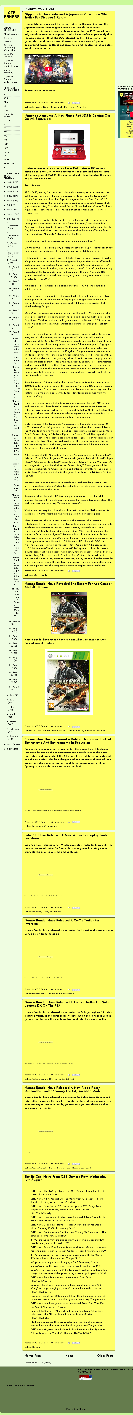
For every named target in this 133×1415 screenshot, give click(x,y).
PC (5, 124)
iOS (5, 167)
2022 (10, 201)
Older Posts (105, 1355)
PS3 (103, 731)
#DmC (74, 1262)
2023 (10, 196)
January (14, 736)
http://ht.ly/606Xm (93, 1325)
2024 (10, 191)
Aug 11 (16, 332)
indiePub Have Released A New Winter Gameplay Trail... (16, 477)
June (12, 700)
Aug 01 (16, 687)
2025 (10, 187)
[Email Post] (68, 103)
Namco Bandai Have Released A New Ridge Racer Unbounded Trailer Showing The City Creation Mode (63, 1089)
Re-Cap (36, 1347)
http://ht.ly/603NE (41, 1292)
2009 (10, 749)
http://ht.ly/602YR (90, 1266)
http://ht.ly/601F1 (63, 1243)
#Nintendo (60, 1311)
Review (7, 152)
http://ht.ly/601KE (70, 1258)
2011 (9, 219)
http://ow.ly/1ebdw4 (64, 1202)
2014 (10, 205)
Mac (6, 110)
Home (69, 1355)
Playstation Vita (72, 107)
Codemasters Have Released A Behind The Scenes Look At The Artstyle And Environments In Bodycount (68, 741)
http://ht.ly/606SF (40, 1318)
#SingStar (36, 1288)
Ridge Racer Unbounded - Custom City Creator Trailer (40, 1152)
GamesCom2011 (75, 731)
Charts (7, 102)
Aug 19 (16, 281)
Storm (45, 912)
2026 (10, 182)
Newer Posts (32, 1355)
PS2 (5, 128)
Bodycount (37, 826)
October (14, 243)
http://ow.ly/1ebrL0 (95, 1251)
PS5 (5, 140)
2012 (10, 214)
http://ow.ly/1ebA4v (83, 1333)
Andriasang (48, 91)
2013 (9, 210)
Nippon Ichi (57, 107)
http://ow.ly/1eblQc (66, 1228)
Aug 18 (16, 289)
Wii (5, 156)
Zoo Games (55, 912)
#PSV (65, 1270)
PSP (6, 144)
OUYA (7, 121)
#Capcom (36, 1262)
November (13, 236)
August (13, 260)
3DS (34, 575)
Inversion (53, 994)
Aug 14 (16, 318)
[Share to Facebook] (79, 103)
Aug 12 (16, 325)
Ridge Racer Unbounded (78, 1168)
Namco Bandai (92, 731)
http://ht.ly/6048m (95, 1299)
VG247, (38, 91)
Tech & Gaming (58, 810)
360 (34, 731)
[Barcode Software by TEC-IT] (85, 1379)
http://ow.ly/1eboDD (55, 1236)
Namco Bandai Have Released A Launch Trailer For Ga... (16, 539)
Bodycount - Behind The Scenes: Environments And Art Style (40, 810)
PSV (84, 107)
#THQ (34, 1240)
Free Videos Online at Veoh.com (74, 810)
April (12, 714)
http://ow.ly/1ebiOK (63, 1221)
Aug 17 (16, 296)
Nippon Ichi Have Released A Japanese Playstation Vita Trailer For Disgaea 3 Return (66, 16)
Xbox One (9, 164)
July (12, 695)
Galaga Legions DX (42, 1079)
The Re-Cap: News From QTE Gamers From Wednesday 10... (16, 602)
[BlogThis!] (75, 103)
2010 (10, 744)
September (13, 253)
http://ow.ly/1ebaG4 (50, 1195)
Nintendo (42, 575)
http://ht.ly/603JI (97, 1273)
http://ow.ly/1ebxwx (56, 1307)
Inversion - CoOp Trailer (33, 977)
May (12, 707)
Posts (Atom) (44, 1363)
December (13, 226)
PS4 (5, 136)
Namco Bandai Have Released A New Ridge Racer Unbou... (15, 571)
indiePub (36, 912)
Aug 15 (16, 310)
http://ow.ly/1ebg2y (41, 1213)
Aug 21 (16, 267)
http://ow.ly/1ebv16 (41, 1281)
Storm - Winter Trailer (32, 895)
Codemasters (50, 826)
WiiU (6, 160)
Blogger (83, 1409)
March (13, 722)
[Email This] (73, 103)
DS (5, 106)
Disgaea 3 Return (41, 107)
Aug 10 (16, 621)
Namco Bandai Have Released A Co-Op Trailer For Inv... (15, 508)
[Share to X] (77, 103)
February (14, 729)
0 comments (57, 103)
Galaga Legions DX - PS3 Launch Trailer (36, 1063)
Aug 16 (16, 303)
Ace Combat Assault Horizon (52, 731)
